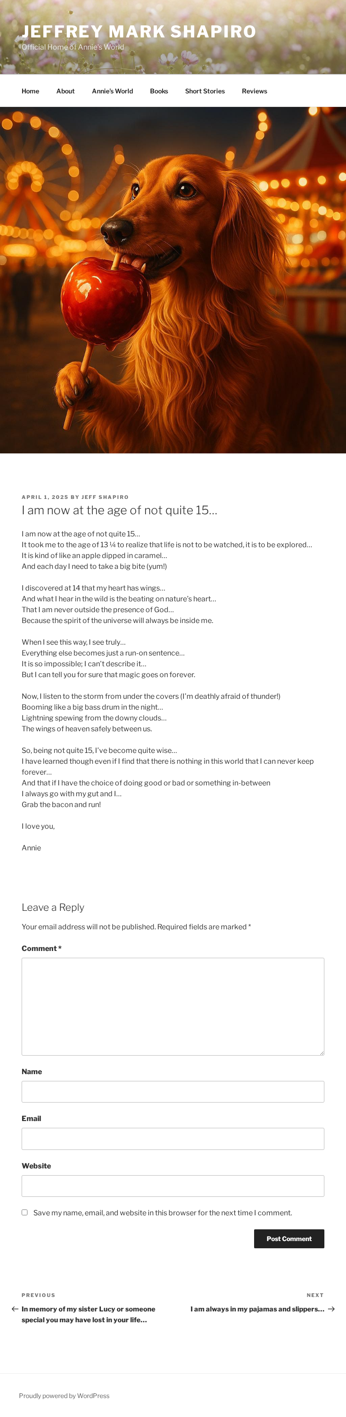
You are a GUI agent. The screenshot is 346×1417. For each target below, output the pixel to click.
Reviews (254, 91)
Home (30, 91)
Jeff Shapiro (105, 497)
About (65, 91)
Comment (42, 948)
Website (36, 1166)
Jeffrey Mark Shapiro (139, 32)
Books (159, 91)
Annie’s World (112, 91)
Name (32, 1071)
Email (31, 1118)
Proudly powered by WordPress (64, 1395)
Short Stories (205, 91)
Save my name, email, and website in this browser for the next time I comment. (162, 1213)
